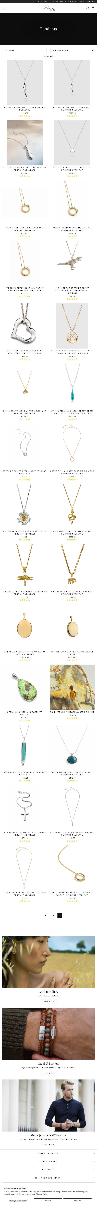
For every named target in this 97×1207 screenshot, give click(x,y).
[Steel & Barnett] (48, 1034)
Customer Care (48, 1162)
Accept (48, 1200)
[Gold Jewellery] (48, 962)
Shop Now (48, 1001)
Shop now (48, 1073)
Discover (47, 1170)
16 (53, 915)
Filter (11, 50)
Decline (77, 1200)
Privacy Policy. (42, 1194)
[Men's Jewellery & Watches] (48, 1105)
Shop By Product (48, 1153)
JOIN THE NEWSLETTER (47, 1178)
